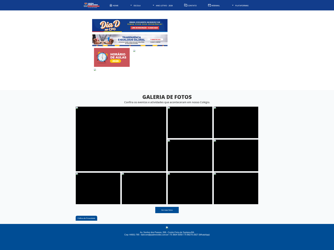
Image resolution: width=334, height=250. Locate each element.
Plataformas (240, 5)
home (113, 5)
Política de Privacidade (86, 218)
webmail (214, 5)
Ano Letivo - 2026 (162, 5)
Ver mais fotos (167, 210)
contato (190, 5)
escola (135, 5)
